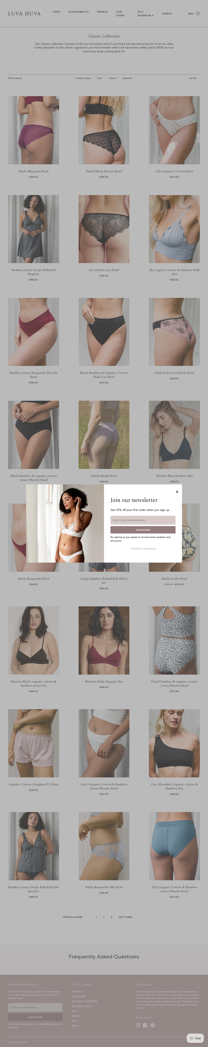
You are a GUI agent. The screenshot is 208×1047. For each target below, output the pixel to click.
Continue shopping (143, 548)
